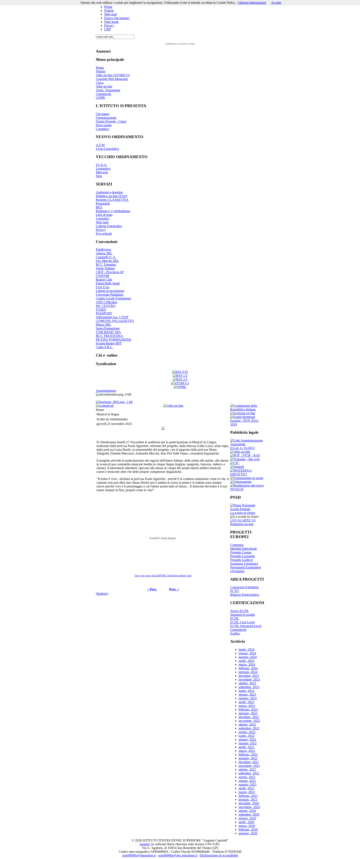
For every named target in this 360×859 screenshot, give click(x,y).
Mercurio (102, 172)
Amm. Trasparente (108, 90)
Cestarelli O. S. (106, 257)
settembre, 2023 (249, 687)
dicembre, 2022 (249, 717)
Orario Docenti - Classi (111, 121)
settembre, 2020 (249, 814)
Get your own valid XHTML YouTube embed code (163, 575)
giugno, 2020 (247, 818)
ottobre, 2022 (247, 724)
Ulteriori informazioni (252, 2)
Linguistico (103, 168)
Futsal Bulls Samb (108, 283)
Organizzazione (106, 117)
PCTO (234, 591)
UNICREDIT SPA (108, 332)
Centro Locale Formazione (113, 298)
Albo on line (104, 86)
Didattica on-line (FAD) (111, 196)
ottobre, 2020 (247, 811)
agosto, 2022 (247, 732)
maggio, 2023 (248, 698)
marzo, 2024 (247, 664)
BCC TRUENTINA (109, 336)
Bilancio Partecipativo (244, 594)
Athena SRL (104, 253)
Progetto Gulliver (241, 560)
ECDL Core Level (242, 622)
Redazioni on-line (242, 524)
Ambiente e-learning (109, 192)
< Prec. (152, 589)
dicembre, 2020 (249, 803)
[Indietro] (102, 593)
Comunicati (103, 94)
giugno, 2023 (247, 694)
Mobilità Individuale (243, 548)
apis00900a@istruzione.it (139, 855)
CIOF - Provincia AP (110, 272)
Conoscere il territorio (244, 587)
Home (108, 7)
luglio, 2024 (246, 649)
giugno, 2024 (247, 653)
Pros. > (174, 589)
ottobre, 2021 (247, 769)
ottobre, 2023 (247, 683)
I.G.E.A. (101, 165)
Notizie (109, 10)
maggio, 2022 (248, 743)
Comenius (237, 545)
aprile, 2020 (246, 822)
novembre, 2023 (249, 679)
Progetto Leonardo (242, 556)
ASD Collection (106, 302)
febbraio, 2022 (248, 754)
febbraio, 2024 (248, 668)
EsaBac (235, 633)
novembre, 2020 (249, 807)
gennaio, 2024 (248, 672)
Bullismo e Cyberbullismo (113, 211)
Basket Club (104, 279)
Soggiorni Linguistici (244, 563)
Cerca (100, 82)
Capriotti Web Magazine (112, 79)
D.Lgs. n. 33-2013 (242, 448)
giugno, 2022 (247, 739)
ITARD (101, 309)
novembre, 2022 (249, 721)
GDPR (100, 97)
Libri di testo (104, 215)
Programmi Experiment (245, 567)
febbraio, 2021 (248, 796)
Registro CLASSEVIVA (112, 200)
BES (99, 207)
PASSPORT (104, 313)
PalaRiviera (103, 249)
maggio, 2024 (248, 657)
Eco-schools (104, 233)
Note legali (111, 22)
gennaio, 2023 (248, 713)
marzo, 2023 (247, 705)
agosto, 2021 (247, 777)
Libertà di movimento (110, 291)
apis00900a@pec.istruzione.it (177, 855)
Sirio (99, 176)
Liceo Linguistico (107, 148)
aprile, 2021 (246, 788)
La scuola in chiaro (242, 513)
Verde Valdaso (105, 268)
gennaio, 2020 (248, 833)
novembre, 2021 (249, 766)
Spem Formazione (108, 328)
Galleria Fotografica (109, 226)
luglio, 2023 (246, 690)
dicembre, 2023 (249, 675)
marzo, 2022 (247, 751)
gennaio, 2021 (248, 799)
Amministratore (106, 390)
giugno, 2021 (247, 781)
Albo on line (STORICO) (113, 75)
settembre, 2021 (249, 773)
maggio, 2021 (248, 784)
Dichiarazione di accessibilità (219, 855)
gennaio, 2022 (248, 758)
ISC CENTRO (106, 306)
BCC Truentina (106, 264)
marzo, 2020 (247, 826)
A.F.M (100, 145)
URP (107, 29)
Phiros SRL (103, 324)
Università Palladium (109, 294)
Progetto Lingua (240, 552)
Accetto (276, 2)
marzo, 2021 (247, 792)
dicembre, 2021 (249, 762)
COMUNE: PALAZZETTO (115, 321)
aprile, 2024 (246, 660)
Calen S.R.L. (104, 347)
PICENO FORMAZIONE (113, 339)
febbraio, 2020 (248, 829)
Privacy (109, 25)
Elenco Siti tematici (117, 18)
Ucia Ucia (102, 287)
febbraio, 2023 (248, 709)
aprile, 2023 (246, 702)
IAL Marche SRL (107, 261)
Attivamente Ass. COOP (112, 317)
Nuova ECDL (239, 611)
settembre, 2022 (249, 728)
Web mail (110, 14)
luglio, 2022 (246, 736)
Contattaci (102, 129)
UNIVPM (102, 276)
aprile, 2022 (246, 747)
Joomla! (145, 844)
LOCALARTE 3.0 (242, 520)
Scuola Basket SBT (109, 343)
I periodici (102, 218)
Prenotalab (103, 203)
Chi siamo (102, 114)
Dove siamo (104, 125)
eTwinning (237, 571)
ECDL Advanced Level (245, 626)
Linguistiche (238, 629)
